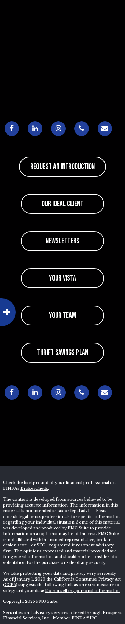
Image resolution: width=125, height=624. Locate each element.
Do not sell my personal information (82, 590)
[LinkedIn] (35, 128)
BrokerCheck (34, 488)
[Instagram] (58, 128)
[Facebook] (12, 128)
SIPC (92, 618)
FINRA (78, 618)
